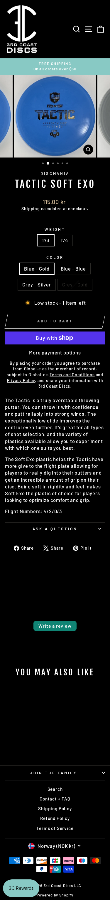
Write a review (54, 626)
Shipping (30, 208)
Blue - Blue (73, 268)
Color (55, 257)
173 (45, 240)
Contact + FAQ (55, 798)
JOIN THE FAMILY (53, 772)
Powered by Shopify (55, 895)
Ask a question (55, 528)
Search (55, 789)
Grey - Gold (75, 284)
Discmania (55, 173)
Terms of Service (54, 828)
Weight (55, 229)
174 (64, 240)
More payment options (55, 352)
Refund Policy (55, 818)
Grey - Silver (36, 284)
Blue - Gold (36, 268)
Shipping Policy (55, 808)
